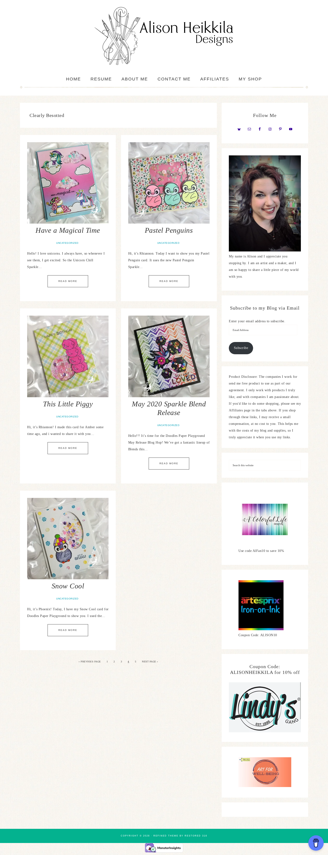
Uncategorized (67, 243)
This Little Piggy (68, 404)
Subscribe (241, 348)
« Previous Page (90, 661)
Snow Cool (68, 586)
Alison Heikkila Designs (164, 36)
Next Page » (150, 661)
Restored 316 (196, 836)
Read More (67, 281)
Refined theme (165, 836)
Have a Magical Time (68, 230)
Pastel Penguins (169, 230)
